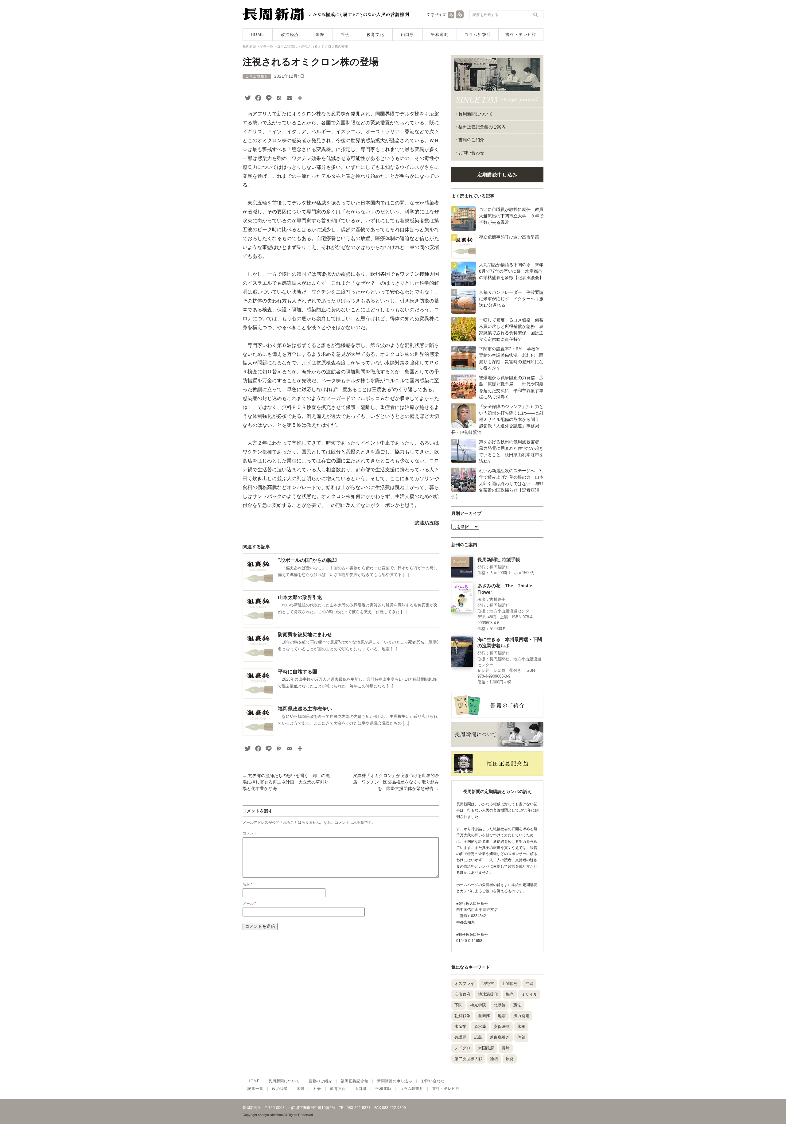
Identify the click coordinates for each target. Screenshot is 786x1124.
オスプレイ (464, 983)
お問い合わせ (471, 152)
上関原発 (510, 983)
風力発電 (521, 1015)
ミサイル (529, 994)
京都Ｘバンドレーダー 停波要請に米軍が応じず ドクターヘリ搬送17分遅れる (511, 299)
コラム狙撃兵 (477, 34)
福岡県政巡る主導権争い (305, 708)
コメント (250, 833)
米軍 (521, 1026)
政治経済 (290, 34)
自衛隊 (484, 1015)
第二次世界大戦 (468, 1058)
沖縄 (529, 983)
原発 (510, 1058)
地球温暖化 (488, 994)
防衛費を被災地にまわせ (305, 634)
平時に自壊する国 (297, 671)
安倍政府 (462, 994)
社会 (345, 34)
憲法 (517, 1005)
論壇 (494, 1058)
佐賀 (521, 1037)
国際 (319, 34)
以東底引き (500, 1037)
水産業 (460, 1026)
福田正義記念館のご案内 (482, 126)
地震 (502, 1015)
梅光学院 (478, 1005)
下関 (458, 1005)
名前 (247, 884)
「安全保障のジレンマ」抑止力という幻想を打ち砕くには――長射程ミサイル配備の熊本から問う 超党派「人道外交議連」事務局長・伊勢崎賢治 (497, 419)
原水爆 (480, 1026)
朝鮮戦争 (462, 1015)
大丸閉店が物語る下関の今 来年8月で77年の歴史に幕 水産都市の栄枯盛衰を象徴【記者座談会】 (511, 271)
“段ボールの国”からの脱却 (307, 560)
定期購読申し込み (497, 174)
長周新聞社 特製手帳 (498, 559)
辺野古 (488, 983)
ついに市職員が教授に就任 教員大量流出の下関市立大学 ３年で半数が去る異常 (511, 216)
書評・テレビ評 (521, 34)
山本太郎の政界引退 (300, 597)
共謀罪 (460, 1037)
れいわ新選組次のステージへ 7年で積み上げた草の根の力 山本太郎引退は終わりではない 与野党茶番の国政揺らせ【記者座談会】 (497, 483)
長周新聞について (475, 113)
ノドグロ (462, 1048)
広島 (478, 1037)
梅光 (510, 994)
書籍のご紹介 (471, 139)
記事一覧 (255, 1089)
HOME (258, 34)
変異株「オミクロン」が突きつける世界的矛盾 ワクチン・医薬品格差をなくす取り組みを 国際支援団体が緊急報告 (396, 782)
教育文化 (375, 34)
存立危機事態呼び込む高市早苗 (509, 237)
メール (249, 903)
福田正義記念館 (354, 1081)
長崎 (506, 1048)
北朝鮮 (500, 1005)
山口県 (407, 34)
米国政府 (486, 1048)
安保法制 (502, 1026)
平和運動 (440, 34)
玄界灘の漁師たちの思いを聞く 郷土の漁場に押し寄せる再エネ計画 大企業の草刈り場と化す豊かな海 (286, 782)
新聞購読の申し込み (394, 1081)
